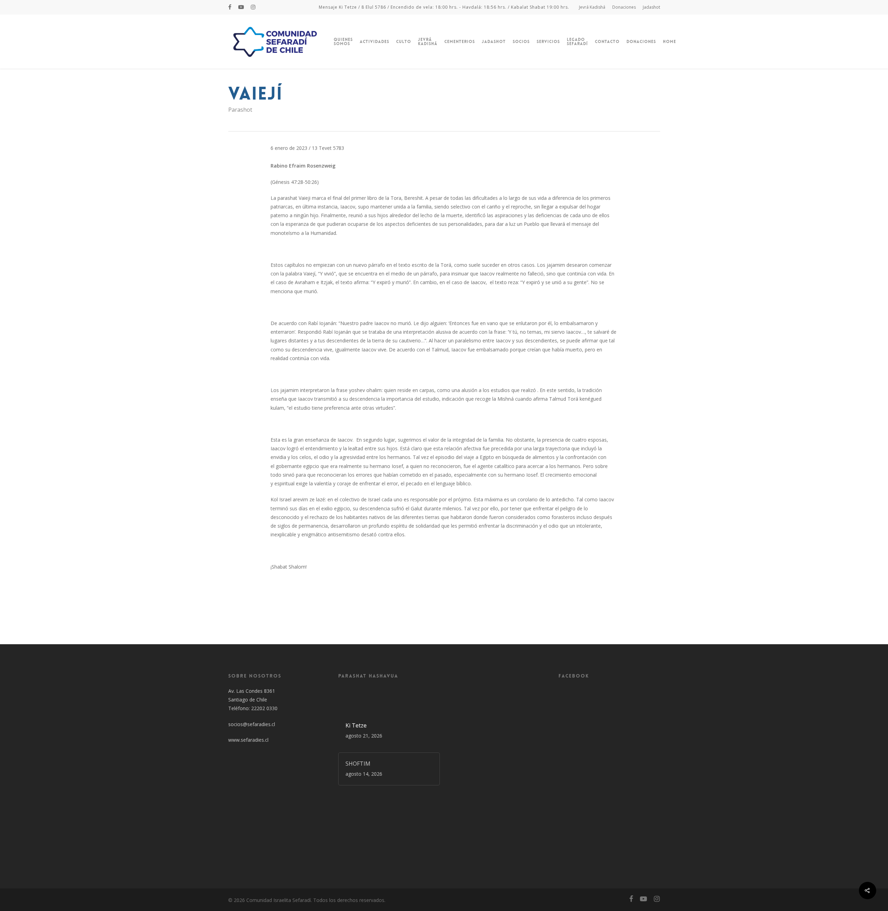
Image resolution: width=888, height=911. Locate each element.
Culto (403, 42)
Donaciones (624, 7)
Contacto (607, 42)
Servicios (548, 42)
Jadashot (651, 7)
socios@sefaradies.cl (251, 724)
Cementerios (459, 42)
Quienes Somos (343, 41)
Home (669, 42)
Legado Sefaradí (577, 41)
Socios (521, 42)
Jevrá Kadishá (592, 7)
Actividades (374, 42)
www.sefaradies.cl (248, 740)
